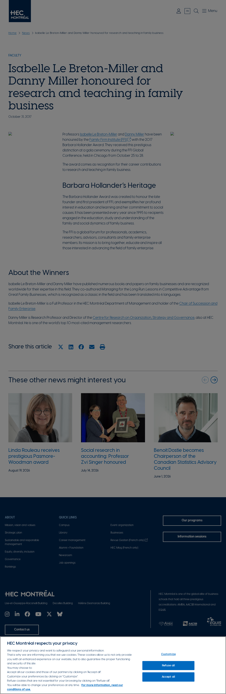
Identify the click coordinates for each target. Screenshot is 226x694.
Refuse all (168, 665)
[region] (113, 665)
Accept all (168, 676)
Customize (168, 654)
